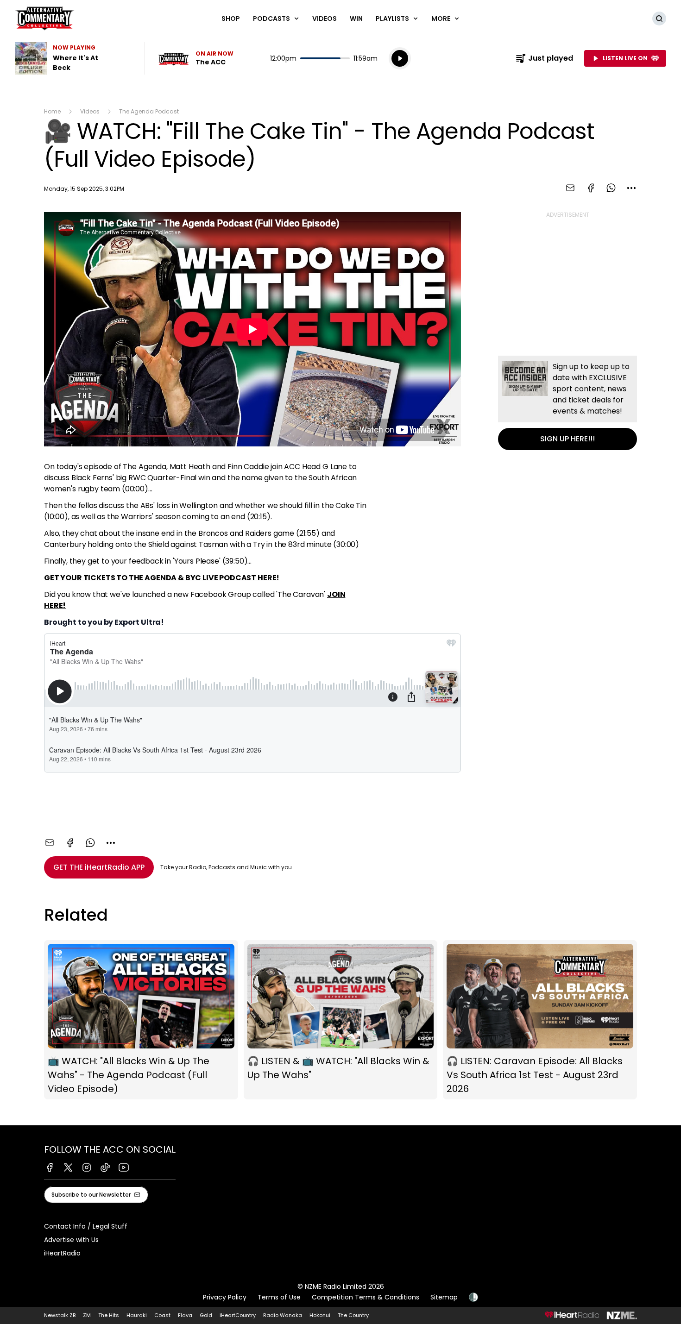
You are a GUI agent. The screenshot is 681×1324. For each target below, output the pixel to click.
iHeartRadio (62, 1253)
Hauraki (136, 1315)
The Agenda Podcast (149, 111)
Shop (230, 18)
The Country (353, 1315)
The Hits (108, 1315)
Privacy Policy (224, 1297)
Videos (324, 18)
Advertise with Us (71, 1239)
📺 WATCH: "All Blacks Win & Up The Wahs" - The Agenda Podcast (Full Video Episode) (141, 1019)
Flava (185, 1315)
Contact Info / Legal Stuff (85, 1226)
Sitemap (444, 1297)
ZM (87, 1315)
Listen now (195, 58)
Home (52, 111)
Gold (206, 1315)
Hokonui (319, 1315)
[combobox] (631, 188)
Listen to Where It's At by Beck (74, 58)
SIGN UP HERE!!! (567, 403)
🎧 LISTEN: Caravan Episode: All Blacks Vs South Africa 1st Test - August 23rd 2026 (540, 1019)
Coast (162, 1315)
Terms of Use (279, 1297)
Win (356, 18)
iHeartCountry (238, 1315)
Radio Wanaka (282, 1315)
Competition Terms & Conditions (365, 1297)
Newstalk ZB (60, 1315)
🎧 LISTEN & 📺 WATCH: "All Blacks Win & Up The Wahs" (341, 1019)
